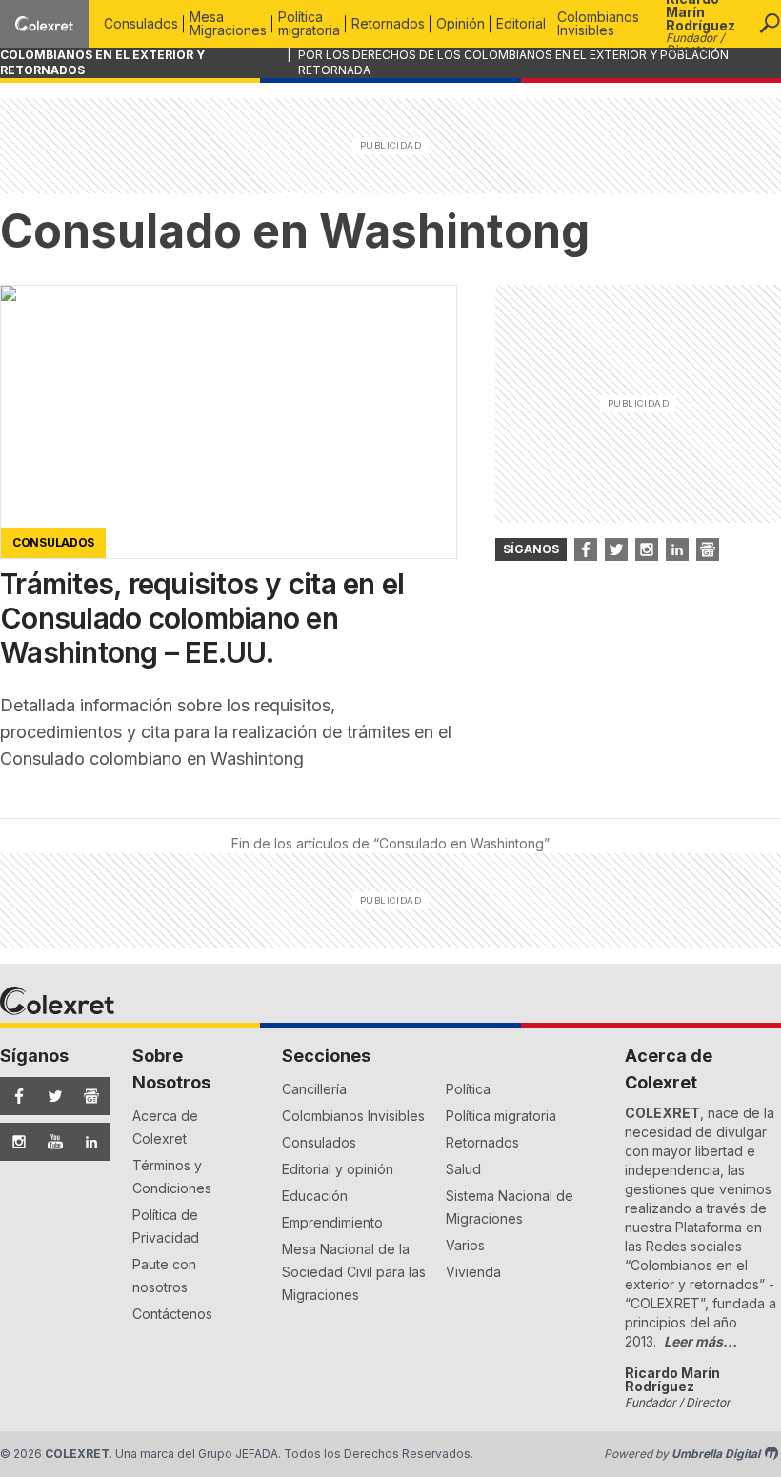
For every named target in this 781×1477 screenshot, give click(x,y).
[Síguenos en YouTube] (50, 1142)
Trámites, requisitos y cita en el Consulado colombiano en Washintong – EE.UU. (202, 618)
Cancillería (314, 1089)
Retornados (388, 23)
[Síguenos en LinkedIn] (86, 1142)
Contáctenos (172, 1314)
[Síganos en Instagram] (646, 549)
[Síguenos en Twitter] (50, 1096)
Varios (465, 1245)
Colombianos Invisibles (598, 23)
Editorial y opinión (337, 1169)
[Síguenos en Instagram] (14, 1142)
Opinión (460, 23)
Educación (315, 1196)
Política (468, 1089)
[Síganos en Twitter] (616, 549)
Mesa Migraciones (228, 23)
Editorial (521, 23)
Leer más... (700, 1341)
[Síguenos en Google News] (86, 1096)
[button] (769, 23)
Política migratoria (309, 23)
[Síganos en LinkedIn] (677, 549)
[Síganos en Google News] (707, 549)
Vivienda (473, 1272)
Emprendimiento (332, 1222)
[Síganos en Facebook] (585, 549)
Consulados (141, 23)
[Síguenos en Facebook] (14, 1096)
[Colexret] (44, 23)
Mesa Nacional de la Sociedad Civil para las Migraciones (354, 1272)
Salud (463, 1169)
